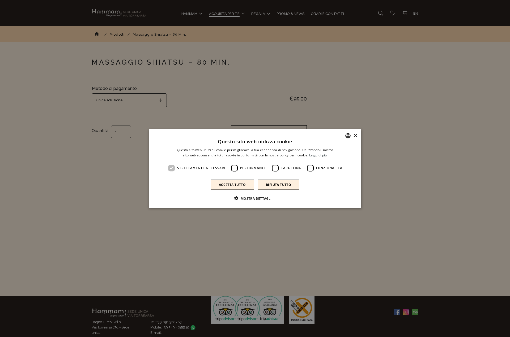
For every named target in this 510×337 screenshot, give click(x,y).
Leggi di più (318, 155)
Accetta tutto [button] (232, 184)
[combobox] (348, 135)
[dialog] (255, 168)
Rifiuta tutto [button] (278, 184)
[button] (254, 198)
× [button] (355, 136)
